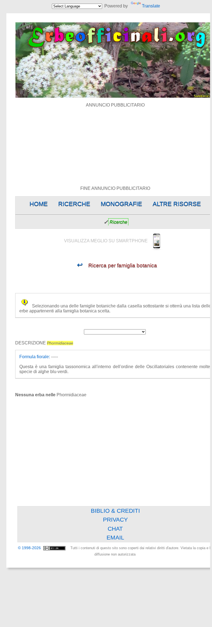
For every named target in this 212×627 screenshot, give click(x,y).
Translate (151, 6)
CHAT (115, 528)
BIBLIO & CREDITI (115, 511)
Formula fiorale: (34, 356)
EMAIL (115, 537)
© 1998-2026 (30, 548)
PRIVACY (115, 519)
